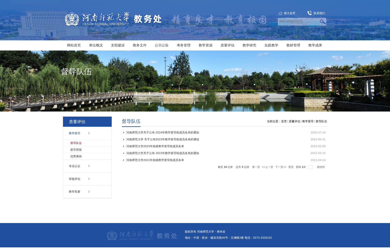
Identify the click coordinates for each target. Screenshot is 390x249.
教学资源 (205, 45)
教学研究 (249, 45)
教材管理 (293, 45)
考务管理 (184, 45)
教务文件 (140, 45)
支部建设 (118, 45)
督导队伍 (321, 121)
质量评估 (227, 45)
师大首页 (289, 13)
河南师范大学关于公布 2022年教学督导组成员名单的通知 (162, 153)
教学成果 (315, 45)
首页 (284, 121)
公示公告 (162, 45)
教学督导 (308, 121)
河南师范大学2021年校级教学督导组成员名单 (155, 160)
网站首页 (74, 45)
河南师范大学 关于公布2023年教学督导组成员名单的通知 (162, 139)
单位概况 (96, 45)
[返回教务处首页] (113, 20)
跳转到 (321, 167)
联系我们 (319, 13)
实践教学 (271, 45)
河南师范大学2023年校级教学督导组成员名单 (155, 146)
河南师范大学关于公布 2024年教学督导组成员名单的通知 (162, 132)
